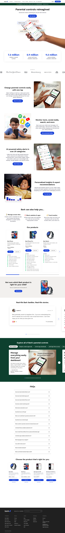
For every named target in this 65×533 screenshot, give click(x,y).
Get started (58, 1)
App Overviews (26, 525)
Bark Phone (12, 371)
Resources (25, 521)
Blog (24, 518)
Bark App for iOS (8, 523)
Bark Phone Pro (7, 521)
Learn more (17, 251)
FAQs (15, 521)
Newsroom (35, 521)
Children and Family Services (46, 522)
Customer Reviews (17, 525)
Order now (10, 251)
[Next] (59, 251)
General (44, 518)
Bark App (21, 371)
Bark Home (12, 372)
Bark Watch (17, 371)
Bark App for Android (8, 525)
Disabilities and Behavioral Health (46, 525)
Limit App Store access (54, 346)
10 (37, 334)
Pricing (15, 518)
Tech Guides (26, 523)
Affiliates (34, 518)
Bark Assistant (13, 346)
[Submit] (41, 511)
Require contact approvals (25, 346)
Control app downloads (40, 346)
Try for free (51, 480)
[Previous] (58, 319)
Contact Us (16, 523)
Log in (53, 1)
